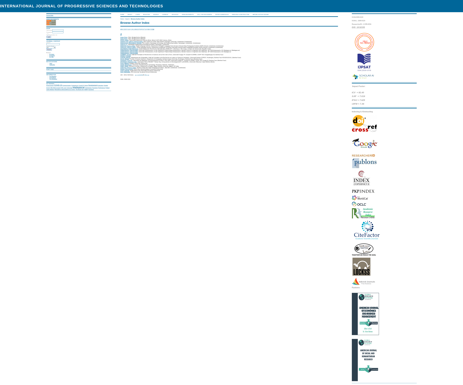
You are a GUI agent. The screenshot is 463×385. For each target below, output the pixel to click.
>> (148, 75)
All (153, 29)
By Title (51, 57)
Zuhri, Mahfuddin (125, 72)
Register (146, 14)
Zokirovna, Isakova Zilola (127, 46)
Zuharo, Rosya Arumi (126, 69)
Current (165, 14)
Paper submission (221, 14)
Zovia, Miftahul (124, 63)
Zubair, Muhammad (126, 64)
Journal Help (49, 15)
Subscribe (52, 64)
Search (156, 14)
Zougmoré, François (126, 60)
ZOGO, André (124, 40)
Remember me (53, 35)
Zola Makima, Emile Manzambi (129, 49)
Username (49, 30)
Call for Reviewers (204, 14)
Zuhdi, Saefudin (124, 70)
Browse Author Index (137, 19)
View (50, 63)
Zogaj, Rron (123, 37)
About (130, 14)
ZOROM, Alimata (125, 57)
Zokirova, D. (124, 44)
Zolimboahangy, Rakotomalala (129, 50)
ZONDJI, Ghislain (125, 56)
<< (135, 75)
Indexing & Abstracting (240, 14)
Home (122, 14)
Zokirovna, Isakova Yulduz (128, 47)
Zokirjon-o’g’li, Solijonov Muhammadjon (131, 41)
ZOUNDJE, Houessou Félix (128, 62)
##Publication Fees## (261, 14)
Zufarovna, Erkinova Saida (128, 67)
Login (138, 14)
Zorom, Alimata (124, 59)
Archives (175, 14)
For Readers (52, 76)
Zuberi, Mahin (124, 66)
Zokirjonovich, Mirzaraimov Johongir (130, 43)
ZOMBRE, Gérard (125, 54)
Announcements (188, 14)
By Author (52, 55)
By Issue (51, 54)
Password (49, 32)
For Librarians (53, 79)
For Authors (52, 77)
